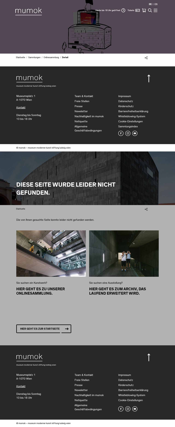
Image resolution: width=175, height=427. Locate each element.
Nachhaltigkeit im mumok (89, 116)
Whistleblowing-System (131, 116)
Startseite (20, 57)
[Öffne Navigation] (155, 10)
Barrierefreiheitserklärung (133, 111)
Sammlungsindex (128, 126)
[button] (150, 78)
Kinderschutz (126, 106)
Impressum (124, 96)
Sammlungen (34, 57)
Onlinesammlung (51, 57)
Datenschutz (125, 101)
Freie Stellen (82, 101)
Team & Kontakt (84, 96)
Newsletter (81, 111)
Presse (79, 106)
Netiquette (81, 121)
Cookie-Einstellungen (130, 121)
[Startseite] (29, 11)
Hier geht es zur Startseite (40, 328)
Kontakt (20, 107)
